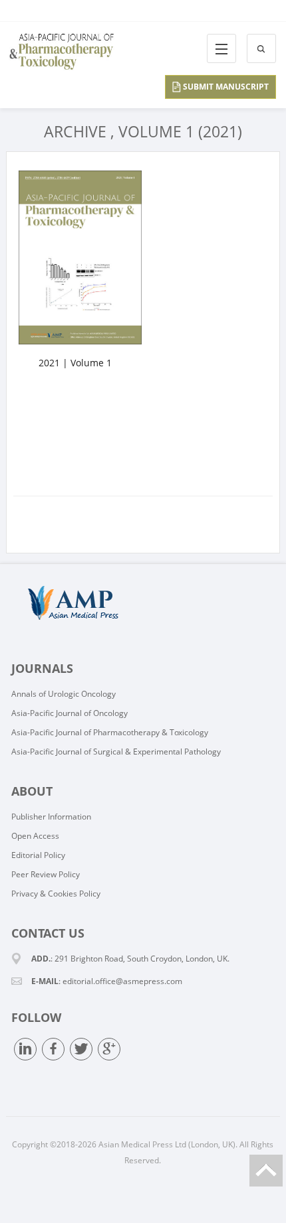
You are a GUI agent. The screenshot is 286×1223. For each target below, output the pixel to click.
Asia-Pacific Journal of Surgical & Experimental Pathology (116, 751)
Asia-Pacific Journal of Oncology (69, 713)
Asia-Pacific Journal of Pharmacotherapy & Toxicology (109, 732)
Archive (75, 131)
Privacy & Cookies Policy (55, 893)
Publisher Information (51, 816)
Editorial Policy (38, 855)
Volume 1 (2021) (180, 131)
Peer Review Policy (45, 874)
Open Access (35, 835)
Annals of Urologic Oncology (63, 693)
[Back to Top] (266, 1171)
